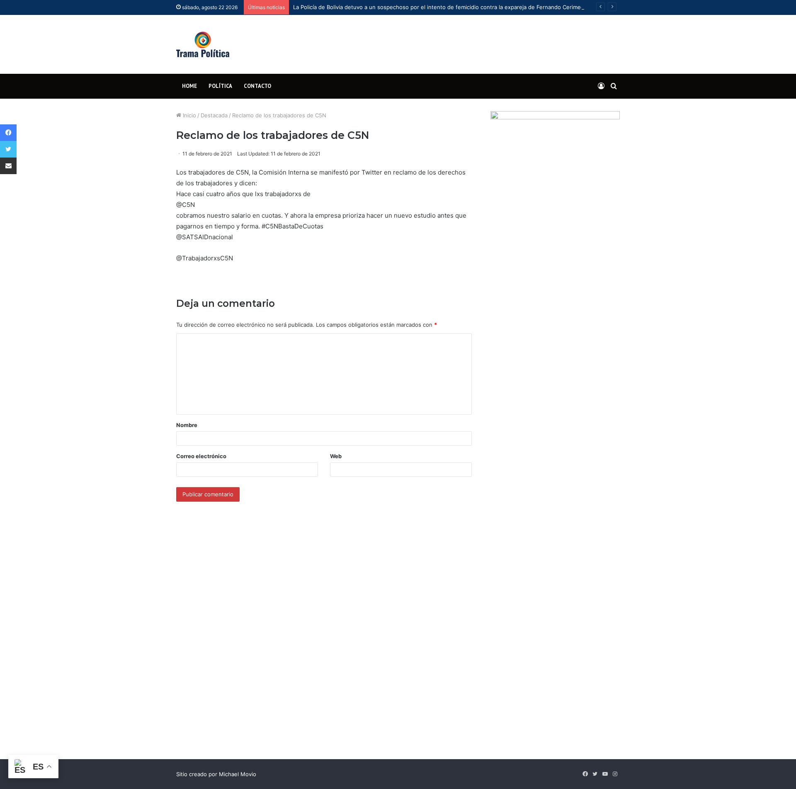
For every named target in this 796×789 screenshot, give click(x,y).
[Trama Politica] (202, 44)
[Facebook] (8, 132)
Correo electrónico (201, 456)
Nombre (186, 425)
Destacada (214, 115)
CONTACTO (257, 86)
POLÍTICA (220, 86)
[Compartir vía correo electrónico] (8, 166)
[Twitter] (8, 149)
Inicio (188, 115)
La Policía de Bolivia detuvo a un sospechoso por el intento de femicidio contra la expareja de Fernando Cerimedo (440, 7)
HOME (189, 86)
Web (336, 456)
